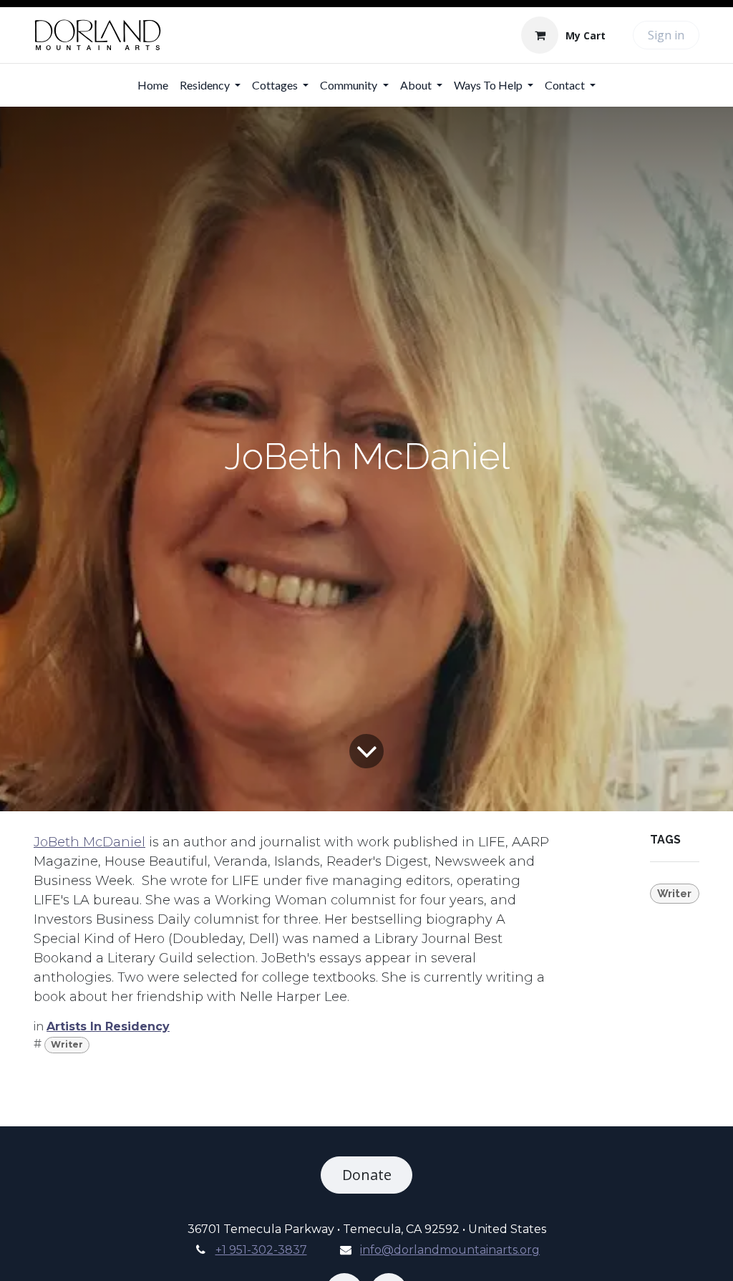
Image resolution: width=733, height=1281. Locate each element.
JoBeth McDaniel (89, 842)
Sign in (666, 35)
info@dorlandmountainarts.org (450, 1250)
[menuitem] (153, 85)
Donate (367, 1174)
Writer (67, 1044)
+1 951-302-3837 (261, 1250)
